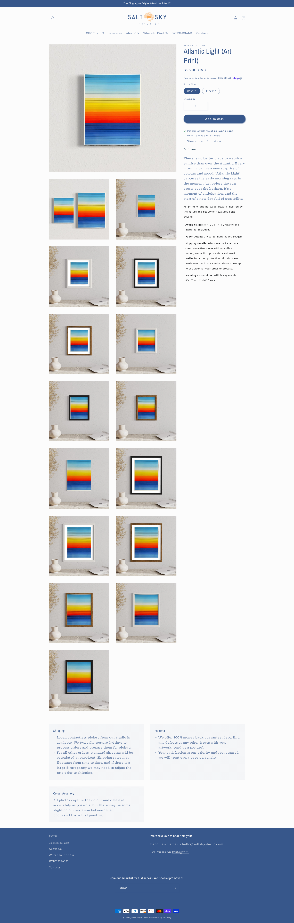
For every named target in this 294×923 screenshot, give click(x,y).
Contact (54, 867)
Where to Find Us (61, 855)
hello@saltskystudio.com (202, 844)
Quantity (189, 99)
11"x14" (211, 91)
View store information (204, 141)
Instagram (180, 852)
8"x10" (192, 91)
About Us (55, 848)
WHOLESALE (58, 861)
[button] (53, 18)
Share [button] (192, 149)
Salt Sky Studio (140, 918)
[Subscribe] (175, 888)
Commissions (59, 842)
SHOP (53, 836)
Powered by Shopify (160, 918)
